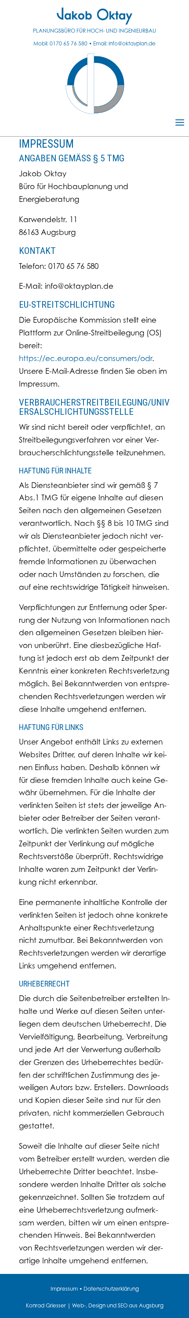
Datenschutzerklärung (111, 1288)
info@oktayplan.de (132, 43)
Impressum (64, 1288)
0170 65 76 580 (68, 43)
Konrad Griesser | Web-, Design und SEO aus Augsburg (95, 1305)
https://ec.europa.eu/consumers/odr (85, 358)
